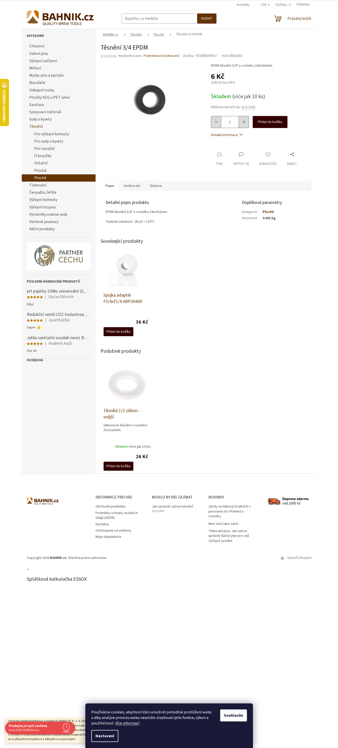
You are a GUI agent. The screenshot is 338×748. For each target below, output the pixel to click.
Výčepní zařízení (43, 61)
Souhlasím (233, 715)
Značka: (200, 55)
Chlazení (36, 46)
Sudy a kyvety (40, 119)
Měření (35, 68)
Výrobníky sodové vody (48, 214)
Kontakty (243, 5)
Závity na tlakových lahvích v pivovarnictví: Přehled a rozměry (229, 511)
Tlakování (37, 185)
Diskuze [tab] (156, 185)
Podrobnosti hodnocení (161, 56)
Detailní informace (224, 135)
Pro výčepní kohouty (51, 134)
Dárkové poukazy (43, 221)
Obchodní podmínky (111, 506)
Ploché (40, 178)
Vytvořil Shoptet (299, 557)
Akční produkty (42, 229)
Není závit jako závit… (224, 524)
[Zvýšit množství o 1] (244, 122)
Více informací (127, 723)
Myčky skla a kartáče (46, 75)
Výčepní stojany (42, 207)
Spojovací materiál (45, 112)
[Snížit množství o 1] (216, 122)
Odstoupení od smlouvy (113, 530)
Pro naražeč (44, 148)
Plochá (40, 170)
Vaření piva (38, 53)
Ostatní (41, 163)
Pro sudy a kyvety (48, 141)
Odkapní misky (41, 90)
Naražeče (37, 82)
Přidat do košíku (270, 121)
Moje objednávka (108, 536)
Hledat (206, 18)
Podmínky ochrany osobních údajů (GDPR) (117, 515)
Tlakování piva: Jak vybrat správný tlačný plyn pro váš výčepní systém (228, 536)
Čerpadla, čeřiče (42, 192)
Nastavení (105, 736)
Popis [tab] (110, 185)
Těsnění (36, 126)
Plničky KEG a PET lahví (49, 97)
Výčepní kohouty (43, 199)
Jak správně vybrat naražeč (172, 506)
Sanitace (36, 104)
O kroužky (42, 156)
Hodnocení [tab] (132, 185)
